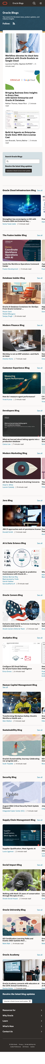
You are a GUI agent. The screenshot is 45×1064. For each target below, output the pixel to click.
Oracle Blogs (18, 3)
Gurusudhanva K (9, 584)
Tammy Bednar (22, 140)
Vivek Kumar (7, 399)
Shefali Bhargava (9, 314)
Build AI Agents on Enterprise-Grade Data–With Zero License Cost (20, 134)
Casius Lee (6, 444)
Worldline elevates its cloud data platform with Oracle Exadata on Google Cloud (21, 58)
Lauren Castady (8, 487)
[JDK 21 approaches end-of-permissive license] (22, 516)
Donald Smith (8, 532)
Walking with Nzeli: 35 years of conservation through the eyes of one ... (21, 894)
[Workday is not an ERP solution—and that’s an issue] (22, 340)
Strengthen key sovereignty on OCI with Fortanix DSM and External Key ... (19, 220)
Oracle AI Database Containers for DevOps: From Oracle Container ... (20, 308)
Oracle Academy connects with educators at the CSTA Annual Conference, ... (21, 984)
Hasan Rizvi (22, 103)
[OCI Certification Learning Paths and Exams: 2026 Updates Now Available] (22, 925)
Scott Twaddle (8, 764)
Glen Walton (7, 721)
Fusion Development (10, 269)
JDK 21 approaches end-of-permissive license (22, 529)
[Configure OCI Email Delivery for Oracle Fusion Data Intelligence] (22, 653)
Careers (32, 1046)
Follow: (6, 23)
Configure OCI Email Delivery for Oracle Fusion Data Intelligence (17, 667)
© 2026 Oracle (13, 1044)
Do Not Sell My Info (30, 1044)
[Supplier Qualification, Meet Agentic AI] (22, 835)
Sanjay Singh (7, 316)
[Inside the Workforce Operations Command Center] (22, 250)
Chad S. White (8, 485)
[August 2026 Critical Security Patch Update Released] (22, 792)
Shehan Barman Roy (10, 577)
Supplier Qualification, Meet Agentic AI (19, 848)
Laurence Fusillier (11, 64)
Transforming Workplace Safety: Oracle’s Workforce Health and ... (20, 717)
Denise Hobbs (8, 988)
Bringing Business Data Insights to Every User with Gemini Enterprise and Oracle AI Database (21, 96)
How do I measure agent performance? (19, 396)
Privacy (21, 1044)
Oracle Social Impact (10, 898)
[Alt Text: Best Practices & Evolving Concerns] (22, 468)
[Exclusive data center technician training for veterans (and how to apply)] (22, 610)
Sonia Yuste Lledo (9, 224)
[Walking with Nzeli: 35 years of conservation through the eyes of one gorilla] (22, 880)
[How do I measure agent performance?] (22, 383)
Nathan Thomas (11, 103)
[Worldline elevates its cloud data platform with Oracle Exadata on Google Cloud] (22, 43)
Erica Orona (7, 671)
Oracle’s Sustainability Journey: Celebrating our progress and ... (21, 760)
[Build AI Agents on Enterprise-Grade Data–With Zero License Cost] (22, 119)
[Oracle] (5, 3)
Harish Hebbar (8, 581)
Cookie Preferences (15, 1046)
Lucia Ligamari (8, 851)
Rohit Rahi (6, 943)
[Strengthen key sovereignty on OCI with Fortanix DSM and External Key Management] (22, 205)
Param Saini (7, 311)
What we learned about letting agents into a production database (21, 440)
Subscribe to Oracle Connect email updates (18, 171)
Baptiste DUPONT (26, 64)
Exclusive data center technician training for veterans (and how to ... (21, 625)
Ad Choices (26, 1046)
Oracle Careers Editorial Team (14, 629)
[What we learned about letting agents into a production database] (22, 426)
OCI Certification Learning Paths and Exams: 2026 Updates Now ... (18, 939)
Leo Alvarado (10, 140)
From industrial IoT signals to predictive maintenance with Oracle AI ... (19, 573)
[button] (34, 3)
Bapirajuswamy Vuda (10, 579)
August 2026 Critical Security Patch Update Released (21, 807)
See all (39, 190)
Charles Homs (8, 359)
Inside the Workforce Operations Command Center (21, 265)
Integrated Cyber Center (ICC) (13, 811)
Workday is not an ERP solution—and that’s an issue (21, 355)
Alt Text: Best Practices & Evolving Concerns (21, 482)
